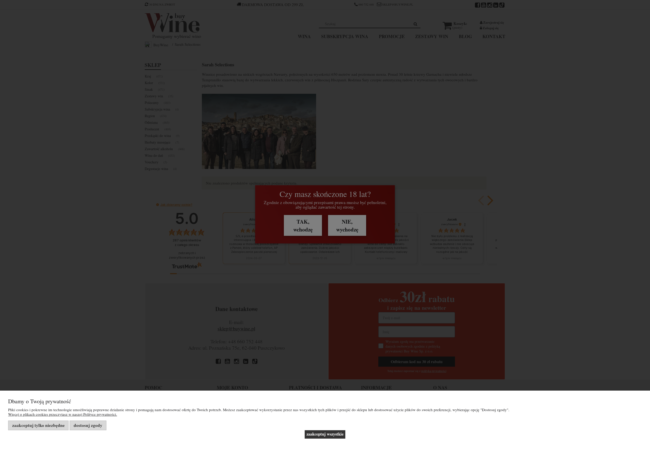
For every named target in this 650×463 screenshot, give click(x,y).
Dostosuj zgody (88, 425)
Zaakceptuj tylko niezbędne (38, 425)
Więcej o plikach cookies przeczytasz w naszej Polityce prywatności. (62, 414)
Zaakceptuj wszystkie (325, 434)
